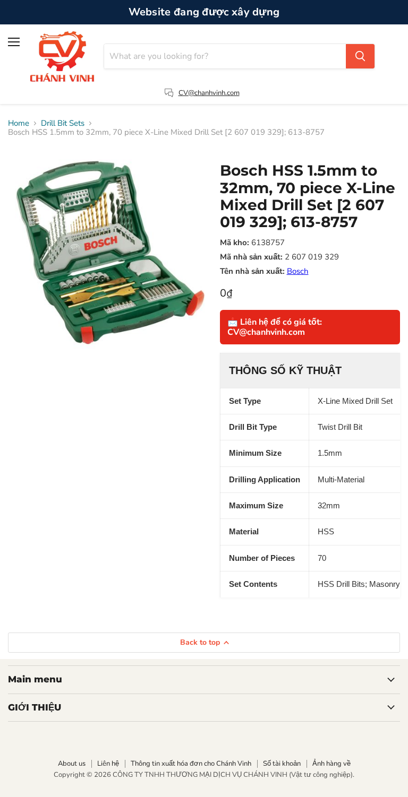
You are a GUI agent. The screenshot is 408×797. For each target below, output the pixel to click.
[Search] (360, 56)
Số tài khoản (282, 763)
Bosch (298, 271)
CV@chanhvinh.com (209, 93)
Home (18, 123)
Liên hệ (108, 763)
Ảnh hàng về (331, 763)
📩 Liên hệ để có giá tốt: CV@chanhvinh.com (274, 326)
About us (72, 763)
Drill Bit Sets (62, 123)
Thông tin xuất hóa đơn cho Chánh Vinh (191, 763)
